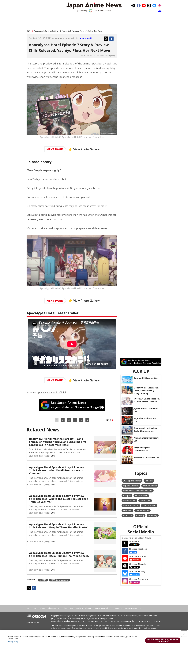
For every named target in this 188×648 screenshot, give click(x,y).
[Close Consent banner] (184, 634)
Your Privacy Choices (102, 608)
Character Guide (130, 505)
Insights (127, 495)
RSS (159, 10)
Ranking (140, 515)
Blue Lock (127, 515)
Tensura (149, 480)
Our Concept (31, 608)
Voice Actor (145, 500)
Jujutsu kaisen (142, 510)
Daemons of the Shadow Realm (137, 490)
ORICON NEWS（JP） (133, 608)
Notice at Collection (83, 608)
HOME (29, 31)
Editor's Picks (141, 495)
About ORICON (53, 608)
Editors (42, 608)
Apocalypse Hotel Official (51, 392)
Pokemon (127, 510)
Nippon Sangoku (131, 485)
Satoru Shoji (85, 38)
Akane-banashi (150, 485)
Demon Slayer (149, 505)
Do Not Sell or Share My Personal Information (162, 640)
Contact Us (118, 608)
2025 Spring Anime (59, 580)
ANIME (43, 580)
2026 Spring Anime (132, 480)
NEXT (108, 420)
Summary (152, 515)
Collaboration (129, 500)
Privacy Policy (68, 608)
